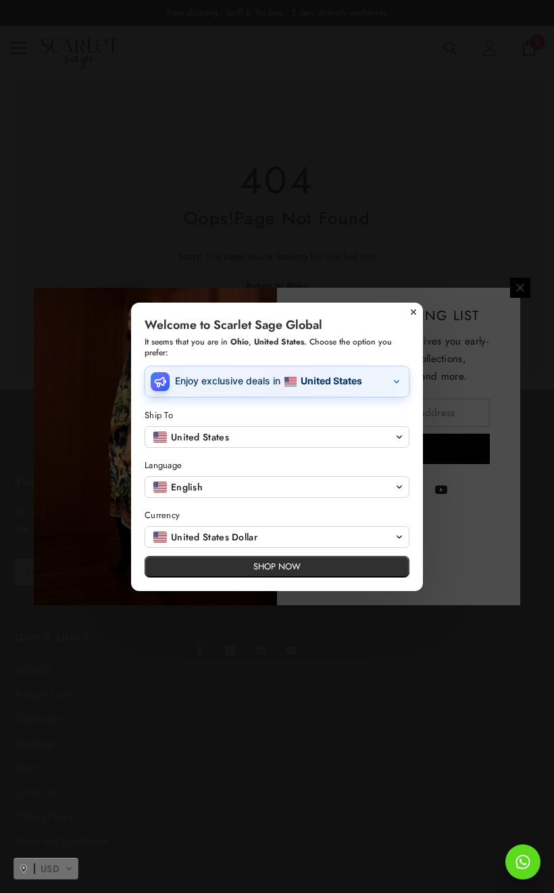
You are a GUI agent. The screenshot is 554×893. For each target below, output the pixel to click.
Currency (162, 515)
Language (163, 465)
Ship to (159, 415)
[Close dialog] (413, 312)
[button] (46, 868)
